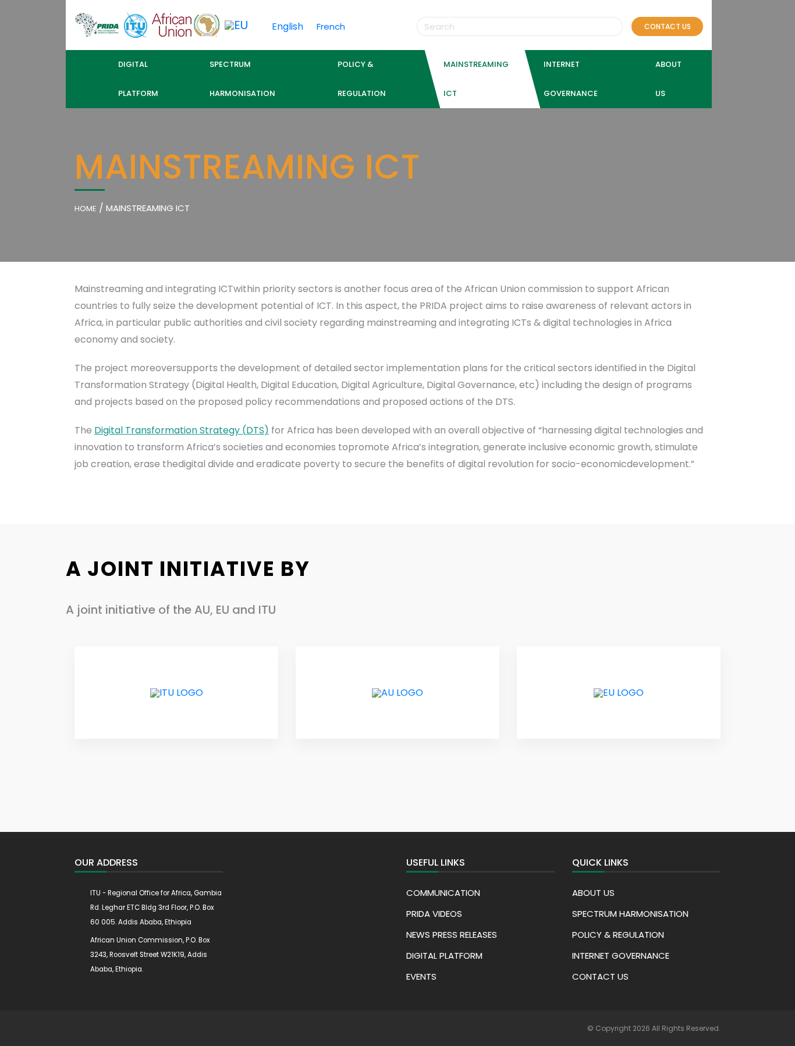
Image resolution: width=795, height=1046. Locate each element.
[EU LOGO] (619, 693)
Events (421, 976)
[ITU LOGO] (176, 693)
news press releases (451, 934)
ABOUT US (668, 79)
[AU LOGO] (397, 693)
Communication (443, 893)
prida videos (434, 914)
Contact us (667, 26)
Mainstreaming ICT (476, 79)
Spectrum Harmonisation (630, 914)
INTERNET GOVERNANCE (571, 79)
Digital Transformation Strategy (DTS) (181, 430)
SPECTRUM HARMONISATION (242, 79)
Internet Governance (620, 955)
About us (593, 893)
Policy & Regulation (362, 79)
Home (85, 208)
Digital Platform (138, 79)
